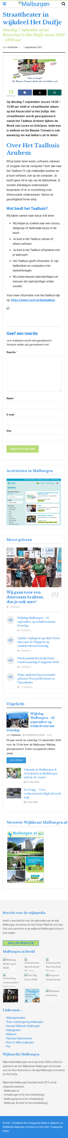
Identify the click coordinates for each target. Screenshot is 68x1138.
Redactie (13, 47)
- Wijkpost (10, 1034)
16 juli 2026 (32, 782)
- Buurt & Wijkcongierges (19, 1042)
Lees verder (17, 760)
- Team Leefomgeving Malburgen (24, 1021)
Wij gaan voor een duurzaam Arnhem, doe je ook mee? (25, 597)
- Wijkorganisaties (15, 1017)
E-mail (12, 414)
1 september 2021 (32, 47)
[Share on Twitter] (40, 92)
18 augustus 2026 (35, 735)
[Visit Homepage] (34, 4)
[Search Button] (63, 3)
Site (9, 430)
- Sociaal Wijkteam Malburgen (22, 1025)
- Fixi (7, 1046)
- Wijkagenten (13, 1030)
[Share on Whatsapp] (54, 92)
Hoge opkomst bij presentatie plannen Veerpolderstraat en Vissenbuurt (36, 678)
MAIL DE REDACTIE (21, 943)
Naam (11, 398)
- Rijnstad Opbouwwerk (18, 1038)
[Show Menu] (4, 3)
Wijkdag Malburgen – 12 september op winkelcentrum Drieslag (36, 621)
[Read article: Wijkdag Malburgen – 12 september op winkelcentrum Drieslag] (17, 720)
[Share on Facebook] (25, 92)
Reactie (12, 352)
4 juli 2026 (32, 802)
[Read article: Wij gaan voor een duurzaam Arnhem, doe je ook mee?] (34, 567)
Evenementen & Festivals (17, 716)
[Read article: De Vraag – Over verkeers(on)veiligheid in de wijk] (14, 793)
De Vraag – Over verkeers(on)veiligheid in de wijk (42, 793)
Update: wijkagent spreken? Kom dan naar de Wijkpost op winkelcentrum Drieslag (38, 642)
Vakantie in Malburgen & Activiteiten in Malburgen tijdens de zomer (40, 773)
